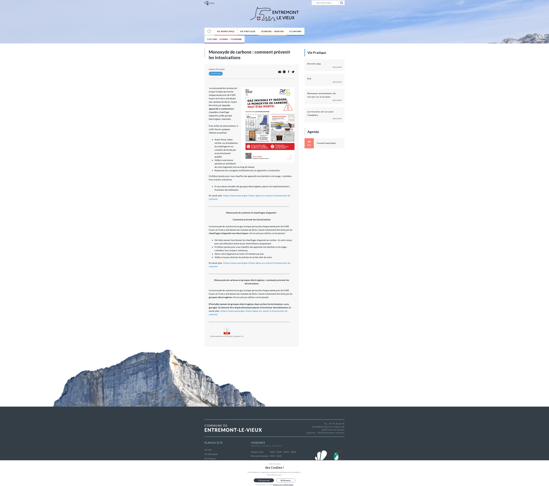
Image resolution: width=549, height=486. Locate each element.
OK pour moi (263, 480)
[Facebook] (288, 72)
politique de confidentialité (283, 485)
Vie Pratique (247, 31)
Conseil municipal (326, 143)
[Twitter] (292, 72)
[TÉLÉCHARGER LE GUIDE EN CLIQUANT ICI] (227, 328)
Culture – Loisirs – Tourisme (224, 39)
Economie (295, 31)
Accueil (207, 449)
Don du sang (314, 63)
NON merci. (286, 480)
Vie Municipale (226, 31)
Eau (309, 78)
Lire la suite (337, 67)
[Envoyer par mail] (279, 72)
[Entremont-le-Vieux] (274, 14)
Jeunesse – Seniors (272, 31)
